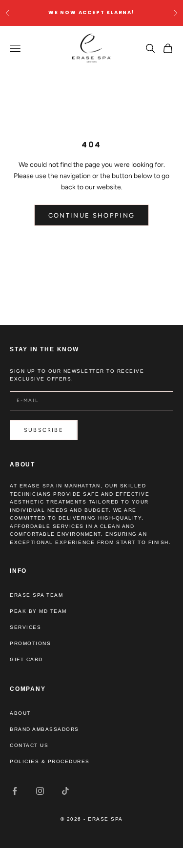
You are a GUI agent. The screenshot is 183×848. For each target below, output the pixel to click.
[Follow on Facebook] (15, 791)
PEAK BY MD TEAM (38, 611)
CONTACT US (29, 745)
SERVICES (25, 627)
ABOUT (20, 713)
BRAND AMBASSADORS (44, 729)
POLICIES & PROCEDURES (50, 761)
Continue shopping (91, 215)
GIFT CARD (26, 659)
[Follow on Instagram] (40, 791)
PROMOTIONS (30, 643)
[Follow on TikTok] (65, 791)
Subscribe (43, 430)
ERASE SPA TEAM (36, 595)
